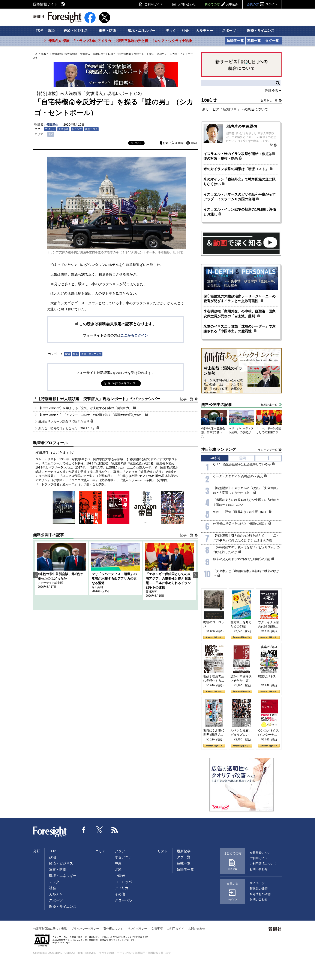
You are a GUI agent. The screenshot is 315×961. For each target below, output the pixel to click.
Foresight (50, 832)
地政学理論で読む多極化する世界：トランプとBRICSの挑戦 (213, 679)
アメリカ (50, 129)
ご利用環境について (263, 863)
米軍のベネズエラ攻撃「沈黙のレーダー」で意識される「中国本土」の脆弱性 (240, 329)
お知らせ (209, 100)
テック (171, 30)
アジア (120, 851)
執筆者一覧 (235, 40)
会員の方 (262, 4)
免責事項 (157, 928)
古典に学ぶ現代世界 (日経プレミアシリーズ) (213, 733)
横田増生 (52, 124)
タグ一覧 (272, 40)
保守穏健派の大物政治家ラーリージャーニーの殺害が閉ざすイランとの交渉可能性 (240, 298)
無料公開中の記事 (48, 535)
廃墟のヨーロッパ (213, 624)
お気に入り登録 (172, 143)
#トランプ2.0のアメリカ (92, 41)
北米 (50, 134)
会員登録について (262, 852)
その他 (120, 894)
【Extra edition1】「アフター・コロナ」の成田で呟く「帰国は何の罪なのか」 (91, 415)
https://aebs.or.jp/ (61, 942)
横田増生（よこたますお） (55, 452)
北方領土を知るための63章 (241, 624)
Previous (35, 575)
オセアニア (123, 857)
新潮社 (275, 929)
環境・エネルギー (141, 30)
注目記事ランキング (218, 449)
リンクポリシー (137, 928)
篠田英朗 (97, 587)
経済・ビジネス (76, 30)
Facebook (84, 829)
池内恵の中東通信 (241, 126)
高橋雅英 (151, 591)
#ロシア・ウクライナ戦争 (172, 41)
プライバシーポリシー (85, 928)
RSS (63, 4)
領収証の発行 (259, 888)
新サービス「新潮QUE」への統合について (235, 109)
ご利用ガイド (154, 4)
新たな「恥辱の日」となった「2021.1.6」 (67, 428)
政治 (51, 30)
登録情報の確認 (260, 894)
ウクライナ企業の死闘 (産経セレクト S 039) (268, 624)
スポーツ (229, 30)
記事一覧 (187, 399)
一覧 (270, 145)
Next (195, 575)
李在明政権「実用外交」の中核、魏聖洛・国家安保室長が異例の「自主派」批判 (240, 313)
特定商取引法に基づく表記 (50, 928)
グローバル (123, 900)
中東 (118, 863)
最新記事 (183, 851)
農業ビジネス (267, 676)
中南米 (120, 876)
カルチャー (204, 30)
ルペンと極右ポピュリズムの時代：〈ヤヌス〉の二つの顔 (241, 733)
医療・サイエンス (260, 30)
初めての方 (221, 4)
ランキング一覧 (268, 449)
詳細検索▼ (273, 90)
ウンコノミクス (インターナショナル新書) (268, 733)
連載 (43, 53)
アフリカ (121, 888)
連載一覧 (254, 40)
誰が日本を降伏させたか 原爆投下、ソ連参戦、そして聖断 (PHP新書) (241, 679)
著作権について (113, 928)
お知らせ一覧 (269, 100)
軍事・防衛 (107, 30)
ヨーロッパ (123, 882)
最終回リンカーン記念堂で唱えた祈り (64, 421)
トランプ (77, 129)
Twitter (99, 829)
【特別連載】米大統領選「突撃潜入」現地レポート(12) (81, 53)
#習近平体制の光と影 (132, 41)
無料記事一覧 (269, 404)
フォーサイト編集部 (50, 582)
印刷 (194, 143)
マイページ (257, 883)
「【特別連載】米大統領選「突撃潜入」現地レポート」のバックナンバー (96, 399)
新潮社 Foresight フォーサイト (57, 17)
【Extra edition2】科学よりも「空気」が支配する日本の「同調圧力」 (85, 408)
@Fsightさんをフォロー (123, 383)
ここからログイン (134, 335)
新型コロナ (91, 129)
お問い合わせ (187, 4)
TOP (39, 30)
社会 (185, 30)
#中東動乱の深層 (56, 41)
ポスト (138, 142)
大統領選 (63, 129)
